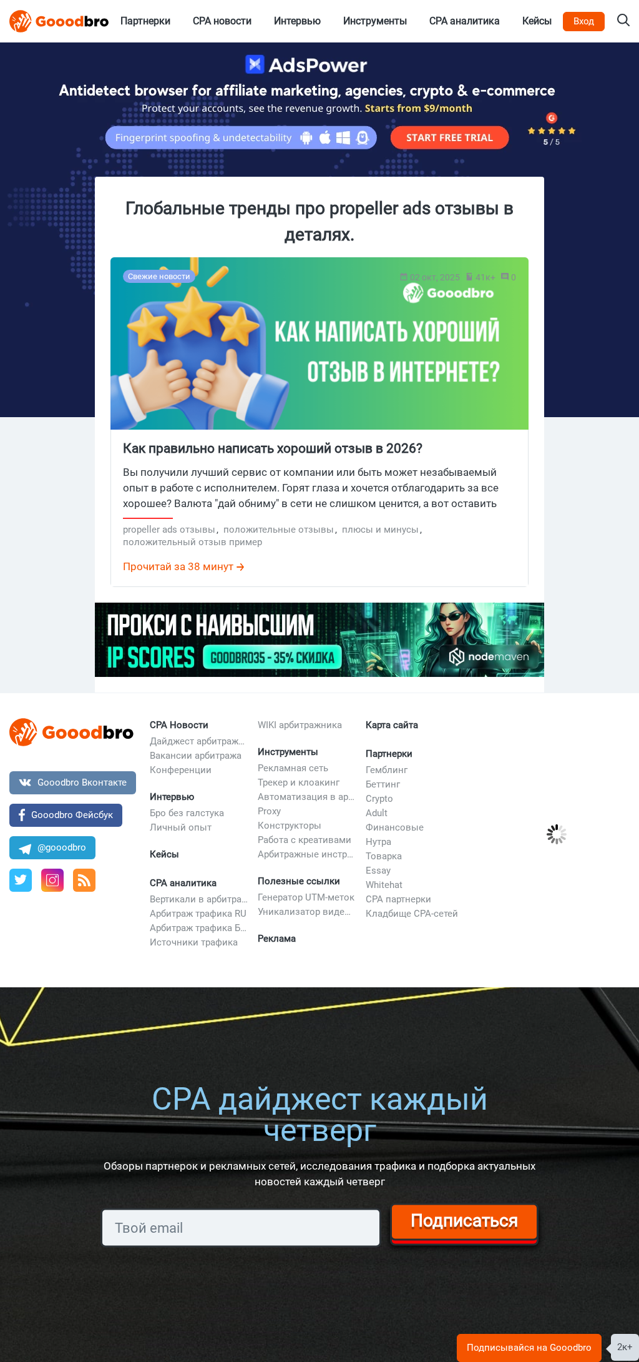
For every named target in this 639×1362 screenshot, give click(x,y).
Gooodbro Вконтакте (82, 782)
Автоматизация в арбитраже (307, 796)
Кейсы (164, 854)
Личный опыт (181, 827)
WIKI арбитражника (300, 725)
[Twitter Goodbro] (20, 880)
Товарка (384, 856)
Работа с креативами (304, 840)
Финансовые (395, 827)
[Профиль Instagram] (52, 880)
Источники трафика (194, 942)
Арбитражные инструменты (307, 854)
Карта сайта (392, 725)
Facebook (520, 730)
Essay (378, 870)
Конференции (181, 770)
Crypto (379, 798)
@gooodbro (61, 847)
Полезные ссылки (299, 881)
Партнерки (389, 753)
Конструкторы (289, 825)
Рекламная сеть (293, 768)
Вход (583, 21)
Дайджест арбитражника (199, 741)
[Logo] (59, 21)
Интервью (172, 796)
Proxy (269, 811)
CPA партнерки (398, 899)
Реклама (277, 938)
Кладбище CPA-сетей (412, 913)
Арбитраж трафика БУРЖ (199, 928)
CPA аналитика (183, 883)
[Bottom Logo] (71, 732)
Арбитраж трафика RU (198, 913)
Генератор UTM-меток (306, 897)
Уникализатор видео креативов (307, 911)
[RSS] (84, 880)
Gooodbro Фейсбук (72, 815)
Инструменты (288, 751)
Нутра (378, 841)
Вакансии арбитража (195, 755)
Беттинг (383, 784)
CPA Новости (179, 725)
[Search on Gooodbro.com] (623, 21)
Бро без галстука (187, 813)
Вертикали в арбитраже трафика (199, 899)
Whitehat (384, 885)
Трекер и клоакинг (298, 782)
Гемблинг (386, 770)
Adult (377, 813)
